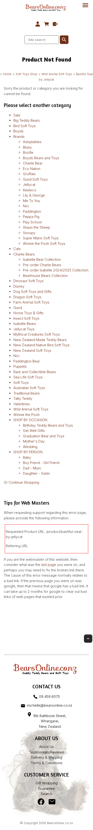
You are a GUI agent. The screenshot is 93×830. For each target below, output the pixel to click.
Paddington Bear (26, 361)
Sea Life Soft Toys (28, 377)
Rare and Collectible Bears (34, 372)
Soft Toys (21, 382)
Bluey (27, 147)
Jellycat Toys (24, 329)
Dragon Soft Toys (27, 297)
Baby (27, 457)
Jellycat (29, 184)
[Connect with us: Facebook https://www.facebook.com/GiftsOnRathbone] (41, 803)
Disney (18, 286)
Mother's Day (34, 441)
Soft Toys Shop (26, 74)
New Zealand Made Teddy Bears (40, 340)
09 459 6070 (49, 696)
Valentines (21, 404)
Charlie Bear (32, 163)
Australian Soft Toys (29, 388)
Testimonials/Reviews (46, 752)
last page (48, 564)
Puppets (20, 366)
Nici (26, 206)
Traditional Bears (26, 393)
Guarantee (46, 788)
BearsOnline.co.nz (60, 823)
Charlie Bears (24, 254)
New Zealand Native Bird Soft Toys (41, 345)
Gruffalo (29, 174)
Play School (32, 222)
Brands (19, 136)
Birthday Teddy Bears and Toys (48, 425)
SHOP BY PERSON (27, 452)
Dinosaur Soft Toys (28, 281)
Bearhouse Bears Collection (45, 275)
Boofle (28, 152)
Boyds (18, 131)
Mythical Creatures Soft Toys (36, 334)
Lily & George (34, 195)
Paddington (32, 211)
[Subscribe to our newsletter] (52, 803)
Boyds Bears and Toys (41, 158)
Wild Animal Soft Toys (56, 74)
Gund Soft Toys (35, 179)
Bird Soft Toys (24, 126)
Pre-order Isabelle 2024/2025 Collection (55, 270)
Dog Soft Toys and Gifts (32, 291)
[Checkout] (55, 24)
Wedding (30, 446)
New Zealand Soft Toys (32, 350)
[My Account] (37, 24)
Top (88, 638)
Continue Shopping (24, 482)
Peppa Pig (31, 216)
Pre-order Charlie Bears (42, 265)
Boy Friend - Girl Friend (41, 462)
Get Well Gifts (34, 430)
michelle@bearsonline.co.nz (49, 705)
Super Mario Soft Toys (41, 238)
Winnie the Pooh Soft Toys (44, 243)
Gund (17, 307)
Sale (16, 115)
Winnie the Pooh (26, 414)
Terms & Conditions (46, 763)
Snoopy (29, 233)
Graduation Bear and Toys (43, 436)
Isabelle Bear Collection (42, 259)
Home (7, 74)
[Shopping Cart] (46, 24)
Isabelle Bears (24, 323)
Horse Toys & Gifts (28, 313)
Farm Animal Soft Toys (31, 302)
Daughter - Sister (36, 473)
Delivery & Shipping (46, 757)
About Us (46, 746)
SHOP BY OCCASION (30, 420)
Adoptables (32, 142)
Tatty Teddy (22, 398)
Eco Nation (31, 168)
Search (46, 793)
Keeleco (29, 190)
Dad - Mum (32, 468)
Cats (17, 248)
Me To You (31, 200)
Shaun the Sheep (36, 227)
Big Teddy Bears (26, 120)
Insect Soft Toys (26, 318)
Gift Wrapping (47, 783)
